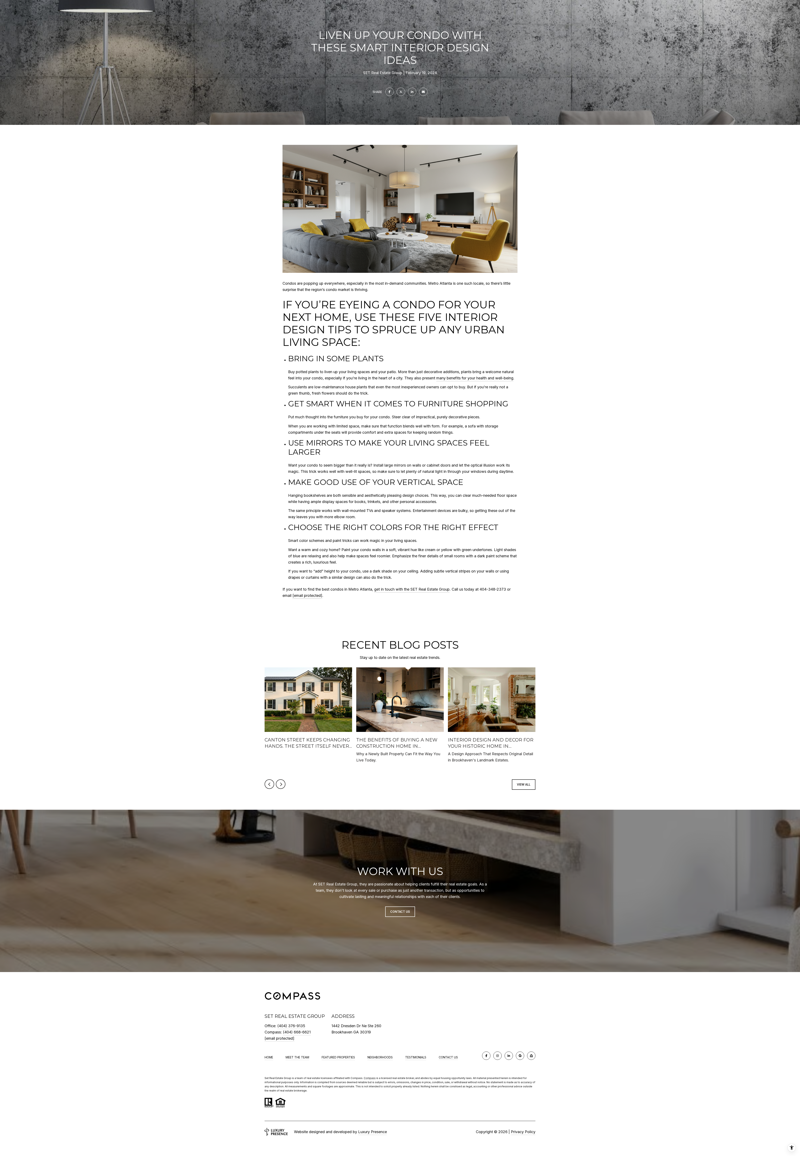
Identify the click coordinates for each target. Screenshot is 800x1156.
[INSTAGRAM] (497, 1056)
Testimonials (415, 1057)
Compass (370, 1078)
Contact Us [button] (400, 911)
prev (269, 784)
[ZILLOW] (531, 1056)
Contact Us (448, 1057)
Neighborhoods (380, 1057)
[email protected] (307, 595)
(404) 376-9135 (291, 1026)
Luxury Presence (372, 1132)
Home (269, 1057)
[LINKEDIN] (509, 1056)
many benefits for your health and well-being (474, 378)
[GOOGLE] (520, 1056)
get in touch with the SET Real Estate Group (412, 589)
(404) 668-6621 (297, 1032)
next (280, 784)
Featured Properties (338, 1057)
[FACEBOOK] (486, 1056)
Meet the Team (297, 1057)
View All (523, 784)
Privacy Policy (523, 1132)
